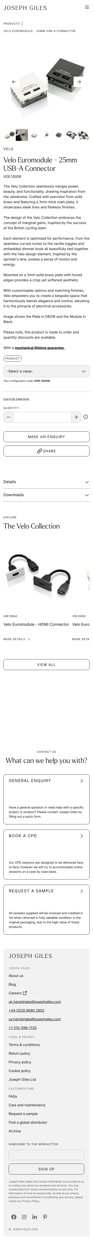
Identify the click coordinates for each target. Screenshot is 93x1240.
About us (16, 975)
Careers (15, 993)
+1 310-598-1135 (23, 1028)
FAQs (13, 1096)
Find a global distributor (28, 1122)
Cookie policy (20, 1071)
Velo (8, 149)
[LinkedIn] (34, 1217)
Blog (12, 984)
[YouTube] (45, 1217)
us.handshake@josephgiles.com (35, 1019)
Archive (15, 1131)
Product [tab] (12, 358)
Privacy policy (20, 1062)
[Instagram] (24, 1217)
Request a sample (23, 1114)
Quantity (11, 408)
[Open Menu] (87, 8)
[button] (85, 417)
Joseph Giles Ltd (22, 1079)
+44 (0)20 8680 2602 (26, 1010)
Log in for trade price (16, 398)
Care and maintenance (27, 1105)
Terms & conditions (24, 1044)
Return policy (19, 1053)
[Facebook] (14, 1217)
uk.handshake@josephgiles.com (35, 1002)
